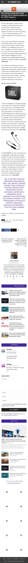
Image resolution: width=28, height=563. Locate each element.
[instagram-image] (7, 492)
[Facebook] (5, 276)
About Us (9, 558)
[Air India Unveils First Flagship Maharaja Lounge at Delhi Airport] (5, 461)
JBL (10, 220)
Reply (7, 360)
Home (2, 5)
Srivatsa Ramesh (5, 19)
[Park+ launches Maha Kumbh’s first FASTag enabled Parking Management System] (5, 334)
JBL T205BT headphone (6, 221)
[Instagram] (11, 276)
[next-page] (5, 340)
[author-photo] (14, 258)
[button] (2, 2)
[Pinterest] (17, 276)
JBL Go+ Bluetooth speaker (17, 220)
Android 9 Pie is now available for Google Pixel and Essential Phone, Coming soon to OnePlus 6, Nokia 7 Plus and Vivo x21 (21, 242)
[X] (14, 279)
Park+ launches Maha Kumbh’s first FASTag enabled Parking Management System (17, 334)
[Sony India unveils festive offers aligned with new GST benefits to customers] (5, 317)
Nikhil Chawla (4, 442)
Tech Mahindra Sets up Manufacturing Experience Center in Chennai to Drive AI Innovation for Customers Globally (17, 326)
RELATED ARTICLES (8, 285)
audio (7, 220)
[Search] (26, 2)
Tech (6, 5)
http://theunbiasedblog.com (14, 262)
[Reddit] (20, 276)
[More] (18, 230)
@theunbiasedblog (14, 483)
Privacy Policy (15, 558)
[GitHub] (8, 276)
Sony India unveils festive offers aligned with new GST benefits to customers (17, 317)
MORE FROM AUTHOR (19, 285)
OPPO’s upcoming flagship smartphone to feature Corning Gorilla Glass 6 (7, 240)
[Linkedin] (14, 276)
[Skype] (23, 276)
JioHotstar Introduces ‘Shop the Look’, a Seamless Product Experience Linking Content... (18, 468)
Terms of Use (22, 558)
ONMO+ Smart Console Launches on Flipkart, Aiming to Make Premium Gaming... (13, 440)
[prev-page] (2, 340)
